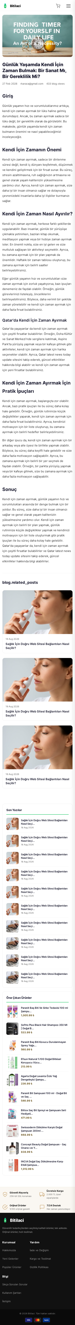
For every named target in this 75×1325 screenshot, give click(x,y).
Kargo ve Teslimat (40, 1258)
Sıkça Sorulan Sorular (15, 1284)
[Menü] (68, 6)
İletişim (6, 1301)
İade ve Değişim (39, 1250)
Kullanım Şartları (11, 1292)
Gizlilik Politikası (39, 1267)
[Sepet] (58, 6)
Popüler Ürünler (11, 1267)
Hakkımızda (9, 1250)
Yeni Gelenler (10, 1258)
